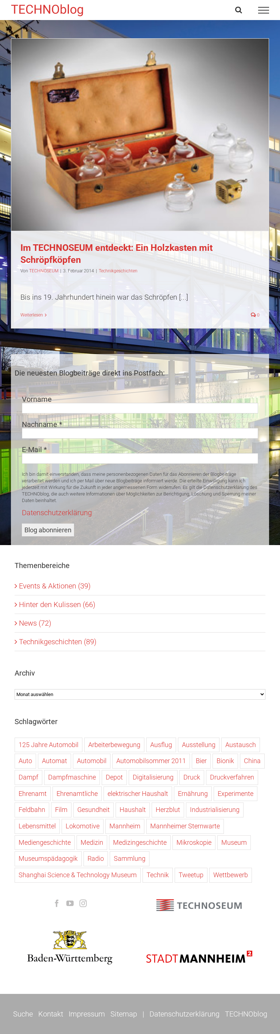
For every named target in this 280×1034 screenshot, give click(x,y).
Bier (201, 761)
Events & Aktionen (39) (55, 586)
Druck (191, 777)
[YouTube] (70, 903)
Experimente (235, 793)
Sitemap (123, 1014)
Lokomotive (83, 826)
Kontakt (50, 1014)
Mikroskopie (193, 842)
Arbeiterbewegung (114, 745)
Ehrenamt (33, 793)
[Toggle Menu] (263, 10)
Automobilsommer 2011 (151, 761)
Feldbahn (32, 809)
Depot (114, 777)
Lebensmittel (37, 826)
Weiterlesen (31, 315)
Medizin (92, 842)
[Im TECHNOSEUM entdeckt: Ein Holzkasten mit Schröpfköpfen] (140, 135)
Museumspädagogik (48, 858)
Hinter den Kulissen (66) (57, 604)
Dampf (28, 777)
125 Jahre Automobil (48, 745)
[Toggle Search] (238, 9)
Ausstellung (198, 745)
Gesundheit (93, 809)
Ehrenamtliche (77, 793)
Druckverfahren (232, 777)
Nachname (42, 424)
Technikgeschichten (140, 142)
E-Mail (34, 449)
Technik (158, 875)
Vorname (37, 399)
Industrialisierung (215, 809)
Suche (23, 1014)
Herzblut (168, 809)
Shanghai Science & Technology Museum (78, 875)
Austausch (240, 745)
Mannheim (124, 826)
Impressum (87, 1014)
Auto (25, 761)
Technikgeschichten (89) (58, 641)
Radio (96, 858)
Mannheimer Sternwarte (185, 826)
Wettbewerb (230, 875)
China (252, 761)
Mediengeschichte (45, 842)
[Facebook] (57, 903)
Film (61, 809)
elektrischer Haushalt (138, 793)
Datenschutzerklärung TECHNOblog (208, 1014)
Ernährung (193, 793)
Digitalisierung (153, 777)
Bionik (225, 761)
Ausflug (161, 745)
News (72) (35, 623)
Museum (234, 842)
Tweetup (191, 875)
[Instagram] (83, 903)
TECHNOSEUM (43, 270)
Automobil (91, 761)
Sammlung (129, 858)
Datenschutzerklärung (57, 512)
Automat (54, 761)
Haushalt (133, 809)
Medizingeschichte (140, 842)
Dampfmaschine (72, 777)
